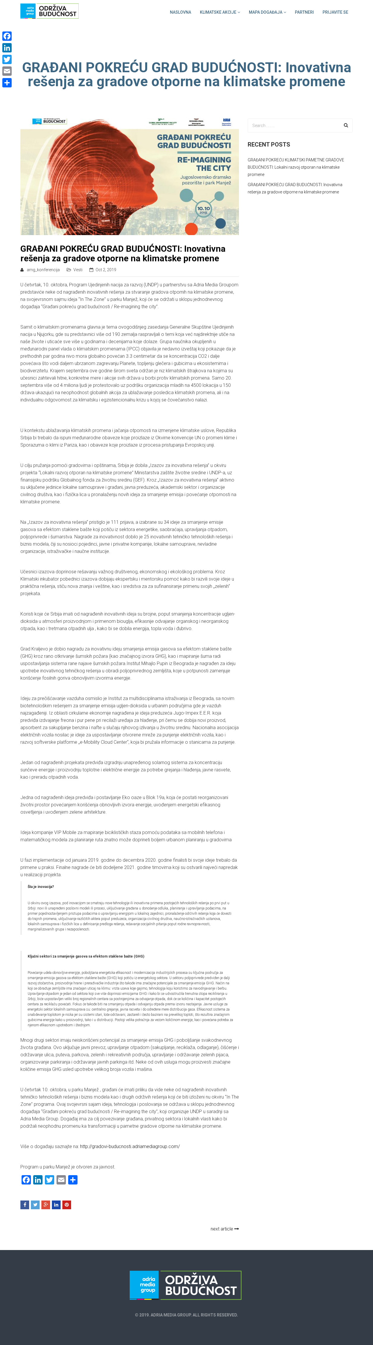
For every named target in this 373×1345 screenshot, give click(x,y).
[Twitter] (7, 59)
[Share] (7, 83)
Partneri (304, 12)
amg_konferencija (43, 269)
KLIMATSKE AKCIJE (218, 12)
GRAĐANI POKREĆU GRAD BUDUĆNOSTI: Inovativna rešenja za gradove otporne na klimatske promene (123, 253)
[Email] (7, 71)
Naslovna (180, 12)
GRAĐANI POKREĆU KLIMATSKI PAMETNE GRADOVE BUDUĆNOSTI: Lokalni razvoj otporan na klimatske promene (296, 167)
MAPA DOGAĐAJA (265, 12)
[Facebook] (7, 36)
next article (222, 1229)
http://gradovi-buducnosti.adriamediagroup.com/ (130, 1146)
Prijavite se (335, 12)
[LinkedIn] (7, 48)
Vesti (77, 269)
